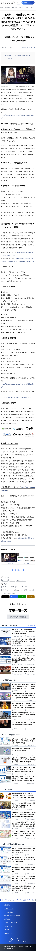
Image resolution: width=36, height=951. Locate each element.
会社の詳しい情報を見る (18, 617)
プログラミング (6, 590)
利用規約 (7, 919)
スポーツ (21, 7)
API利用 (6, 929)
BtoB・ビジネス (21, 580)
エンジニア (11, 586)
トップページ (6, 900)
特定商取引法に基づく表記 (12, 915)
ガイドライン (8, 926)
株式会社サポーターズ (28, 48)
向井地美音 (24, 590)
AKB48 (4, 586)
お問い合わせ (8, 933)
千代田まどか (15, 590)
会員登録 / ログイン (28, 2)
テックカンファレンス (21, 586)
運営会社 (7, 905)
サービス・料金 (8, 908)
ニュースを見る (29, 625)
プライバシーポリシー (10, 922)
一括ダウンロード (19, 570)
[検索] (18, 3)
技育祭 (31, 590)
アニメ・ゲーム (30, 7)
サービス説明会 (8, 912)
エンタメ (14, 7)
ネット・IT (5, 580)
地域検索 (7, 7)
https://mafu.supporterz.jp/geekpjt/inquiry (16, 397)
